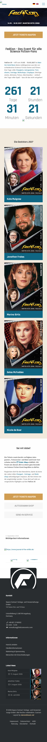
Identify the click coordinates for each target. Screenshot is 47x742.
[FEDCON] (3, 4)
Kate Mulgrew (14, 199)
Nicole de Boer (14, 430)
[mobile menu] (43, 4)
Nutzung (14, 724)
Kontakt (33, 724)
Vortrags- (27, 474)
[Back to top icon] (41, 736)
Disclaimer (24, 724)
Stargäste (20, 70)
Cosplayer (30, 72)
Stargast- (20, 474)
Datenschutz (25, 721)
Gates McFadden (15, 372)
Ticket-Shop (23, 462)
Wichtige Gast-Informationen (17, 538)
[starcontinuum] (33, 560)
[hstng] (14, 560)
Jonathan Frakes (15, 256)
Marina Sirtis (13, 314)
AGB (34, 721)
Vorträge (13, 72)
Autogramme (29, 70)
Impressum (14, 721)
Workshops (21, 72)
